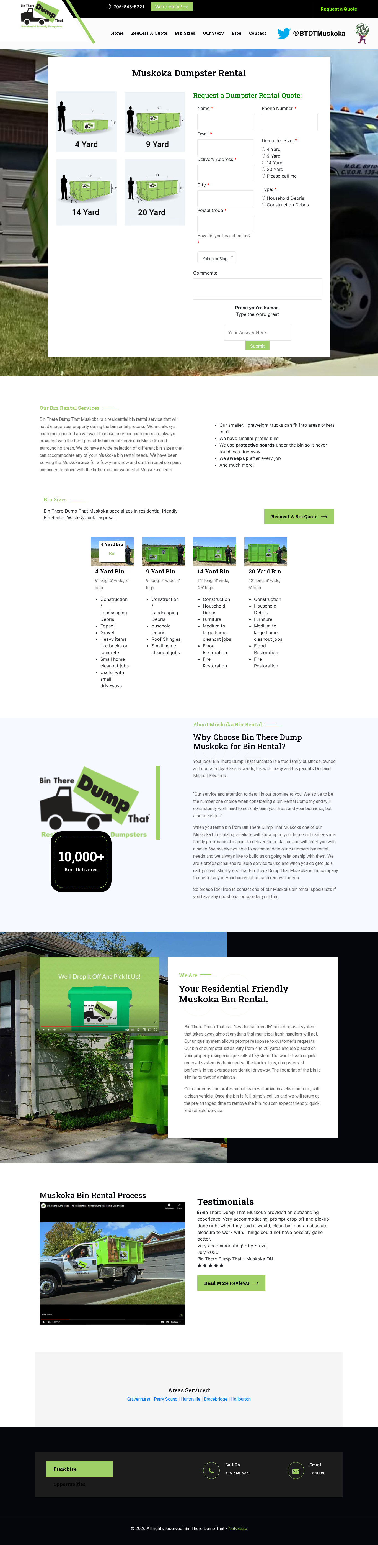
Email (204, 134)
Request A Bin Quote (295, 516)
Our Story (213, 33)
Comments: (205, 273)
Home (117, 33)
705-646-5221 (129, 6)
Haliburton (241, 1399)
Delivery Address (217, 159)
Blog (237, 33)
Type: (269, 189)
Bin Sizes (185, 33)
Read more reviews (227, 1283)
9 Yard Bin (162, 544)
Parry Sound (165, 1399)
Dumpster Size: (279, 140)
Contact (257, 33)
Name (205, 108)
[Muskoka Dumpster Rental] (42, 14)
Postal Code (212, 210)
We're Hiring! (169, 6)
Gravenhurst (138, 1399)
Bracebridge (215, 1399)
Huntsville (190, 1399)
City (203, 185)
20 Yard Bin (265, 544)
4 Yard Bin (112, 544)
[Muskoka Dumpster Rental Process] (112, 1263)
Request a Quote (339, 9)
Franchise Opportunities (69, 1471)
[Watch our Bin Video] (99, 994)
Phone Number (279, 108)
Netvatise (237, 1528)
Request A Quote (149, 33)
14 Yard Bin (214, 544)
